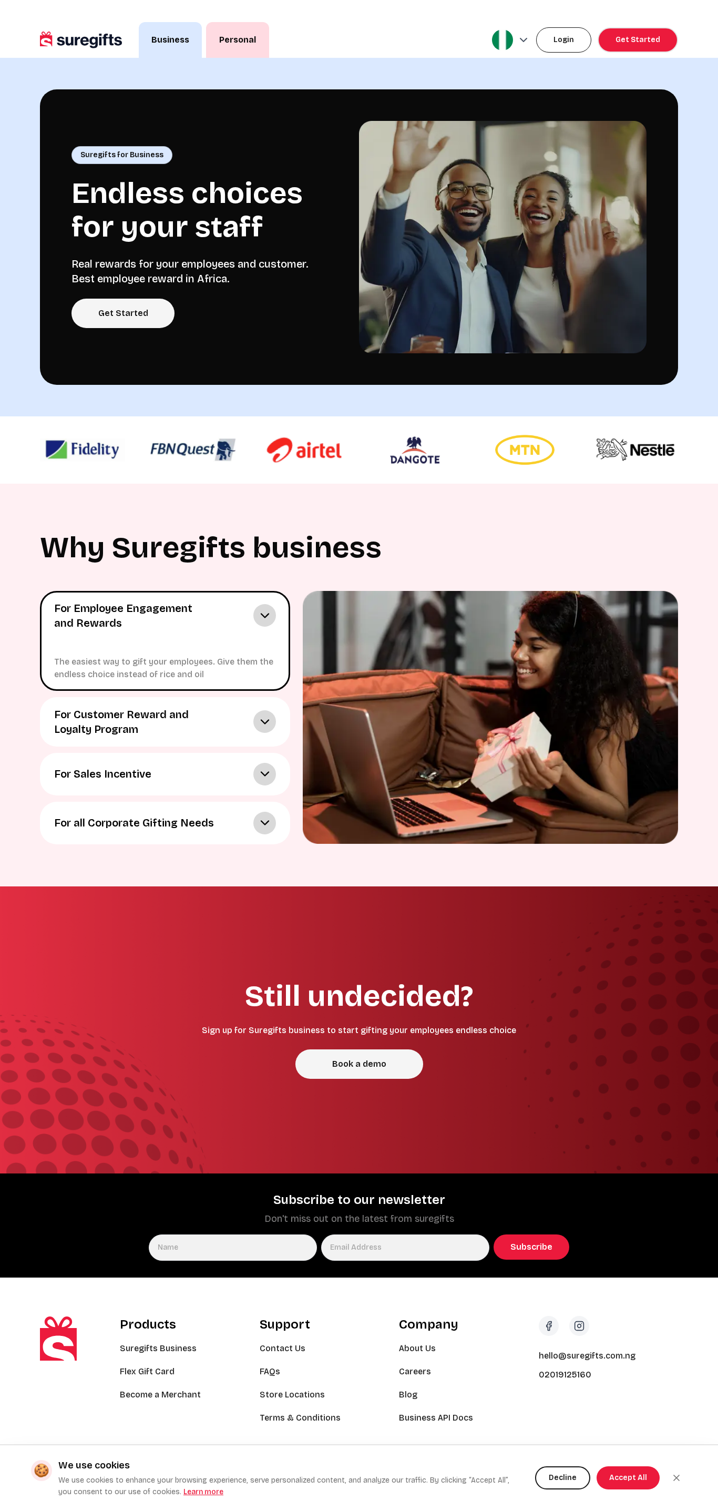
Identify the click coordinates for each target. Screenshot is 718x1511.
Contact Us (282, 1348)
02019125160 (565, 1375)
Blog (408, 1395)
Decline (563, 1477)
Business (170, 40)
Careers (415, 1371)
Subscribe (531, 1247)
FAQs (270, 1371)
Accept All (628, 1477)
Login (563, 39)
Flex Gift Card (147, 1371)
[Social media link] (549, 1326)
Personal (237, 40)
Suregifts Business (158, 1348)
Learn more (203, 1491)
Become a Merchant (160, 1395)
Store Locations (292, 1395)
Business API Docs (436, 1418)
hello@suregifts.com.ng (587, 1356)
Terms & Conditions (300, 1418)
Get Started (638, 39)
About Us (417, 1348)
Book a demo (359, 1064)
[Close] (676, 1477)
